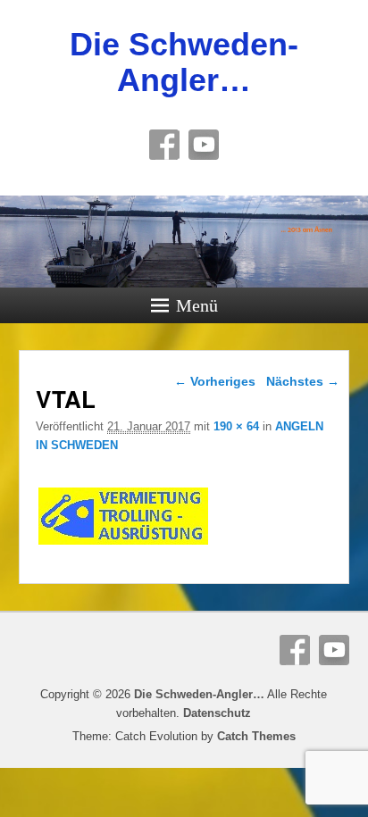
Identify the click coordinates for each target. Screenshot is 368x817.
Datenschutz (217, 713)
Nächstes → (302, 381)
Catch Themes (256, 736)
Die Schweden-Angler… (184, 62)
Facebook (164, 144)
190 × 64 (236, 426)
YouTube (203, 144)
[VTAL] (124, 544)
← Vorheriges (214, 381)
